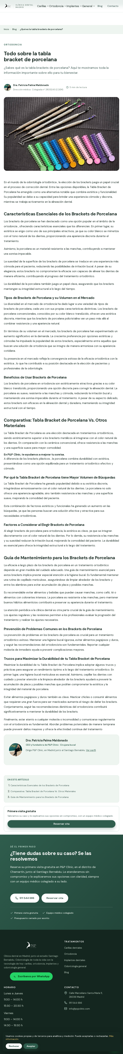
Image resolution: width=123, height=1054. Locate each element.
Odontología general (75, 966)
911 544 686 (27, 898)
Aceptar (31, 1046)
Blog (100, 6)
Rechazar (14, 1046)
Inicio (6, 29)
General (87, 6)
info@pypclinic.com (79, 1008)
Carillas (41, 6)
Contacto (112, 6)
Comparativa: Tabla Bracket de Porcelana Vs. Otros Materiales (43, 791)
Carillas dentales (73, 947)
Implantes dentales (74, 960)
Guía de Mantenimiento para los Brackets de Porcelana (40, 797)
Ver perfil (91, 750)
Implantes (72, 6)
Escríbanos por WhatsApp (33, 976)
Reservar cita (61, 823)
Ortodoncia (56, 6)
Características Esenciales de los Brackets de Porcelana (40, 785)
